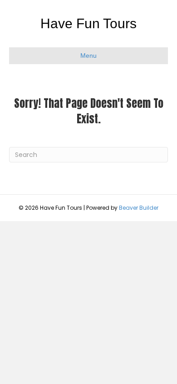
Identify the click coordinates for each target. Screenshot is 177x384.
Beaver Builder (138, 208)
